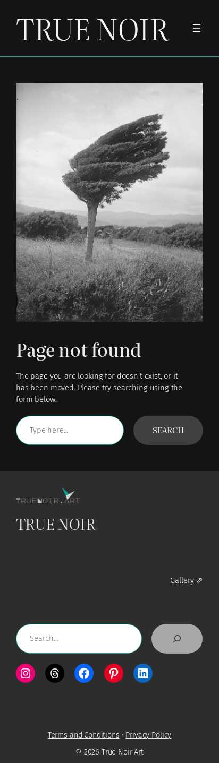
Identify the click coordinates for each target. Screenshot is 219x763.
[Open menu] (196, 28)
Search (168, 430)
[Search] (177, 639)
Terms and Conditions (84, 735)
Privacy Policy (148, 735)
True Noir (92, 27)
